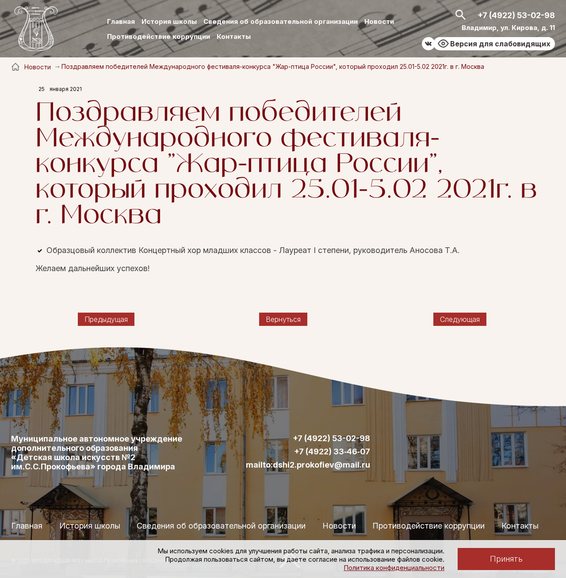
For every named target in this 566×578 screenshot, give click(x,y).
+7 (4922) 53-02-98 (516, 15)
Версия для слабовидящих (500, 43)
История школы (169, 21)
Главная (121, 21)
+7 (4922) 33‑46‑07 (332, 451)
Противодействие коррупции (158, 36)
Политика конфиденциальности (394, 567)
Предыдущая (106, 319)
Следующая (460, 319)
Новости (379, 21)
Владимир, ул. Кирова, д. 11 (508, 27)
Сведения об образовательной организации (280, 21)
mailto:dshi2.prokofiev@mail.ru (308, 465)
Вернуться (283, 319)
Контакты (234, 36)
